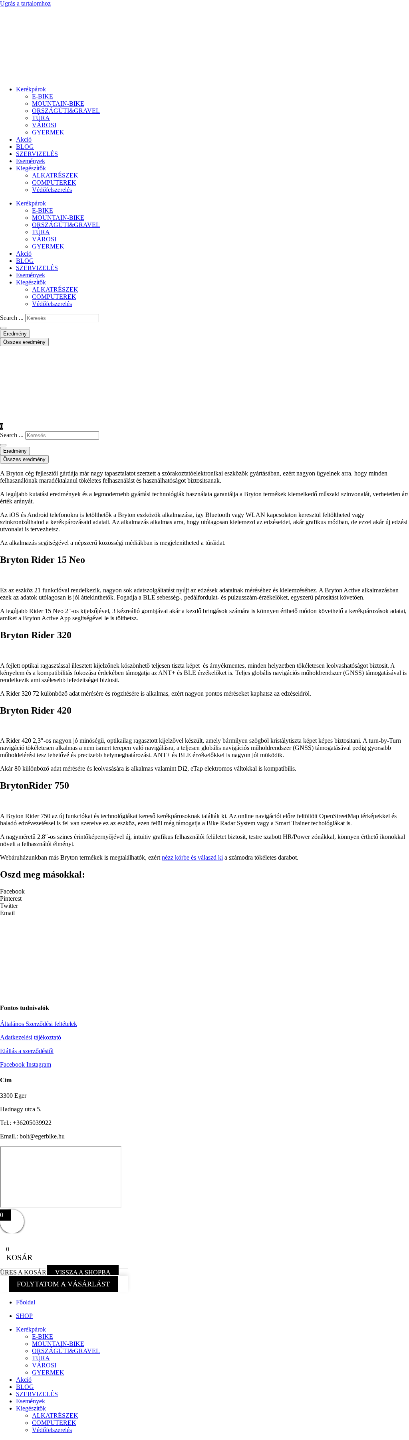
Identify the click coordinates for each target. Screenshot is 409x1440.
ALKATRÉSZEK (55, 175)
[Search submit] (3, 328)
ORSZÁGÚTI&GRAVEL (66, 110)
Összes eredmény (24, 342)
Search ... (12, 317)
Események (30, 161)
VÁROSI (44, 125)
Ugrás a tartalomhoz (25, 3)
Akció (24, 139)
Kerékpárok (31, 89)
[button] (204, 891)
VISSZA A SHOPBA (83, 1272)
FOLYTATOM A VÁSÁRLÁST (63, 1284)
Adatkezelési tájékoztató (30, 1037)
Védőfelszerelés (52, 189)
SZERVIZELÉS (37, 153)
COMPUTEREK (54, 182)
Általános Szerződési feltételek (38, 1023)
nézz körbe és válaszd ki (192, 857)
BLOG (25, 146)
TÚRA (41, 117)
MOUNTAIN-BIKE (58, 103)
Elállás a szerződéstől (27, 1050)
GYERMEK (48, 132)
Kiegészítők (31, 168)
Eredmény (15, 334)
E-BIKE (42, 96)
